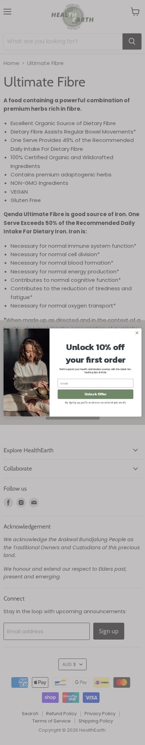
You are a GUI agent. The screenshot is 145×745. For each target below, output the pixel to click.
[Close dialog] (137, 333)
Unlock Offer (95, 394)
